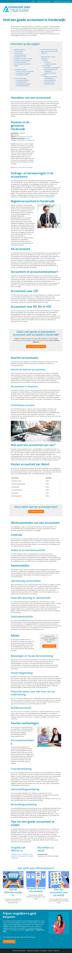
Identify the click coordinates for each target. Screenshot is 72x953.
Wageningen (15, 858)
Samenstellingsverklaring (23, 84)
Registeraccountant (19, 49)
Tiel (27, 856)
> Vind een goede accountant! (36, 346)
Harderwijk (22, 856)
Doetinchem (14, 856)
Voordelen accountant (20, 62)
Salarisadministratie (50, 73)
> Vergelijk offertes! (49, 646)
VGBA (36, 195)
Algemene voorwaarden (33, 950)
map (51, 950)
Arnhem (19, 854)
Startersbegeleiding (50, 80)
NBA (12, 219)
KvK (17, 167)
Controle (45, 60)
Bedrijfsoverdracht (50, 84)
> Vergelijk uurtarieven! (36, 511)
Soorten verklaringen (20, 78)
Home (33, 1)
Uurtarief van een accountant (49, 49)
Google (30, 167)
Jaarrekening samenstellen (52, 67)
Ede (31, 854)
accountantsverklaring (43, 542)
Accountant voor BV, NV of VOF (23, 58)
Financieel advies (49, 82)
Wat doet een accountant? (44, 1)
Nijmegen (13, 854)
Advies (45, 75)
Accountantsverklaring (22, 80)
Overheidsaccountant (22, 75)
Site (49, 950)
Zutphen (31, 856)
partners (57, 950)
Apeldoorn (26, 854)
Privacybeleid (43, 950)
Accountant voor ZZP (20, 57)
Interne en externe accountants (25, 71)
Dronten (29, 140)
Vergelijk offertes (9, 941)
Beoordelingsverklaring (22, 85)
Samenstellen (46, 66)
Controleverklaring (21, 82)
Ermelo (28, 138)
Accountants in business (23, 73)
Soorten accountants (20, 69)
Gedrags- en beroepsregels (22, 60)
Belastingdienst (15, 300)
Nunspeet (13, 140)
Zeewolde (20, 140)
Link (54, 950)
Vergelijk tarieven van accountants (62, 1)
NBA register (22, 167)
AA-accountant (18, 51)
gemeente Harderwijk (26, 136)
